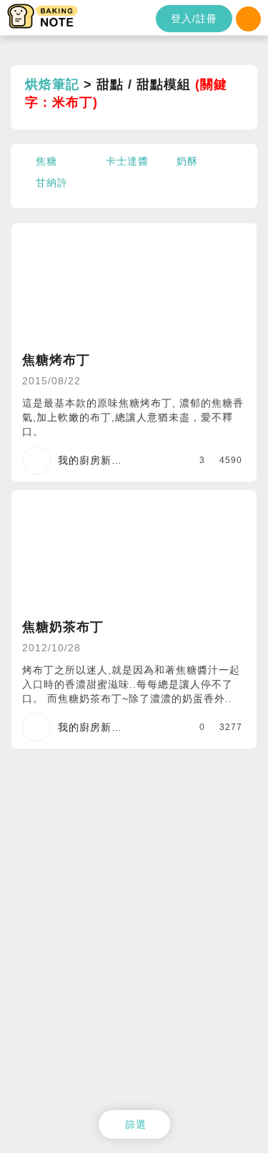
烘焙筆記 (52, 84)
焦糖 (46, 161)
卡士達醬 (127, 161)
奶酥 (187, 161)
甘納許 (52, 182)
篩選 (136, 1124)
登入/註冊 (194, 18)
